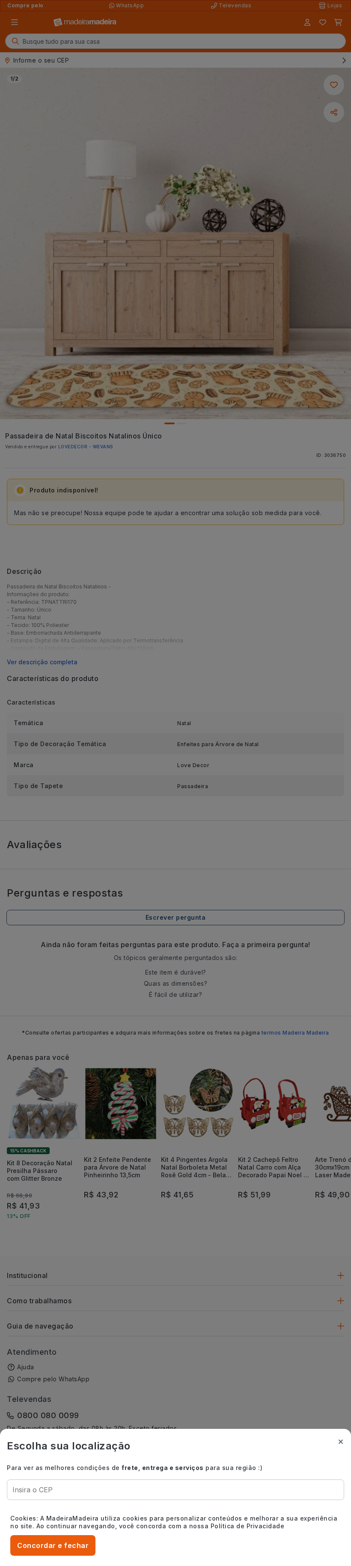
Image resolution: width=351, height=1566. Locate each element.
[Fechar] (340, 1441)
